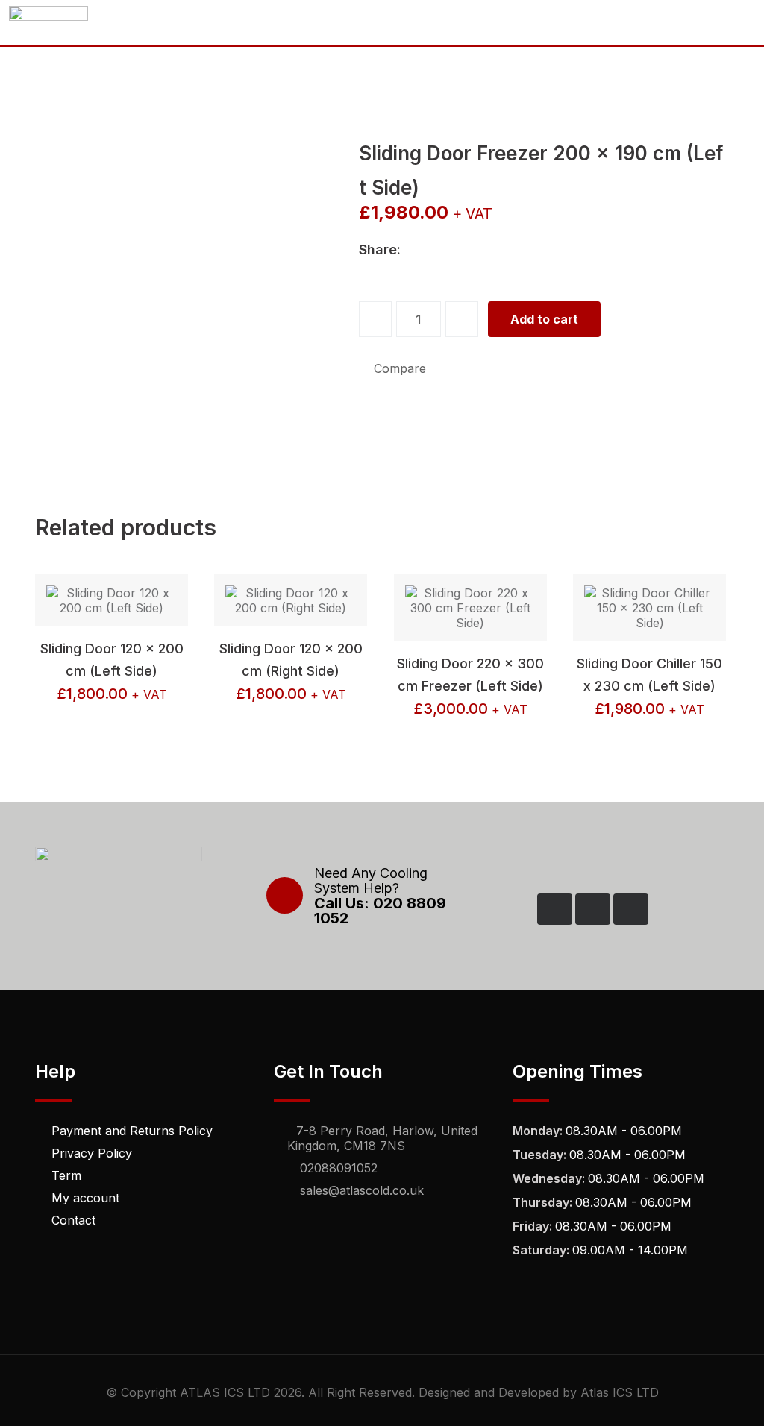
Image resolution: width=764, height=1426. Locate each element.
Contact (73, 1220)
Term (66, 1175)
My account (85, 1197)
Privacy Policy (91, 1153)
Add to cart (544, 319)
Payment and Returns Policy (132, 1130)
